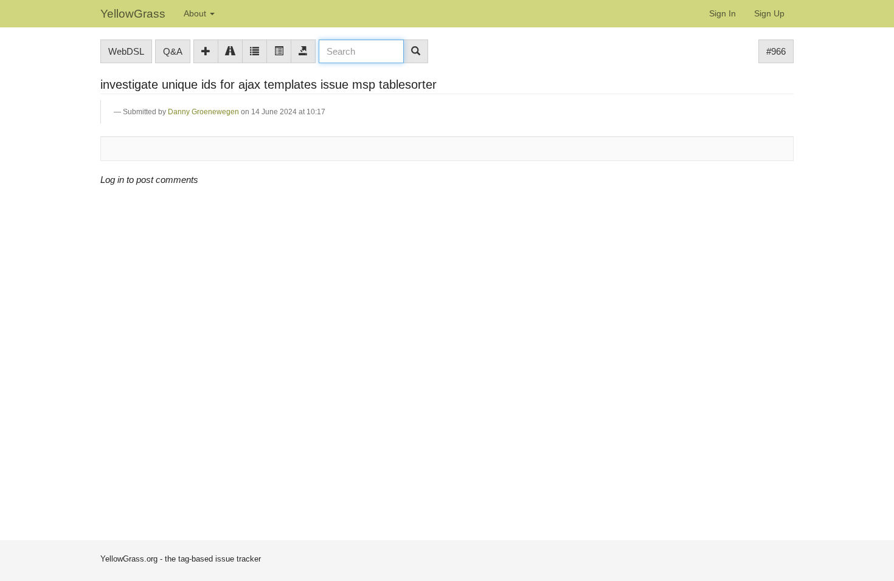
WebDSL (126, 51)
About (196, 13)
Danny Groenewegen (203, 112)
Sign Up (769, 13)
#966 (776, 51)
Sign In (722, 13)
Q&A (172, 51)
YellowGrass (132, 13)
